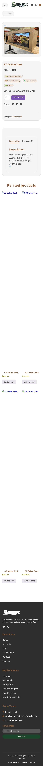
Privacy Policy (13, 762)
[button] (5, 25)
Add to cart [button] (9, 382)
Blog (4, 648)
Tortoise (6, 676)
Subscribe (21, 736)
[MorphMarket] (8, 627)
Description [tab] (14, 141)
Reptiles (6, 661)
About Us (6, 644)
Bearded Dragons (10, 688)
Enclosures (17, 117)
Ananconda (7, 680)
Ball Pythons (8, 684)
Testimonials (8, 652)
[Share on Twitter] (17, 104)
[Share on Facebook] (13, 104)
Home (5, 640)
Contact (6, 657)
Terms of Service (28, 762)
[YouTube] (3, 627)
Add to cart (18, 97)
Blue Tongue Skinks (11, 697)
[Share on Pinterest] (21, 104)
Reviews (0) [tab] (27, 141)
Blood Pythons (9, 693)
